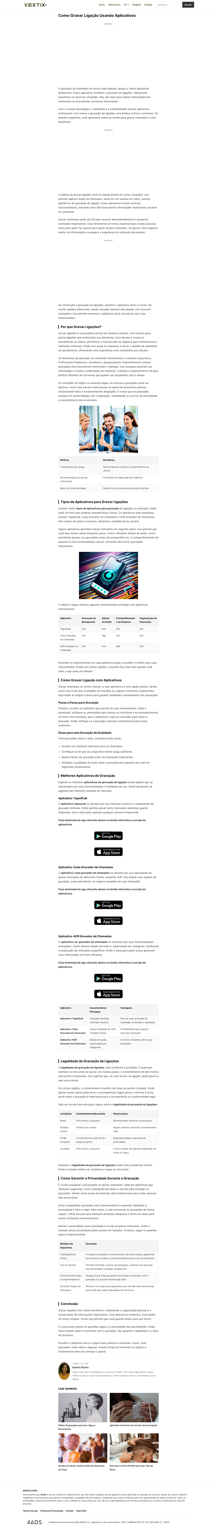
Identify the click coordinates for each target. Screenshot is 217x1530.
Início (102, 4)
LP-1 (126, 4)
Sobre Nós (81, 1510)
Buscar (188, 4)
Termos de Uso (30, 1510)
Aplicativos (114, 4)
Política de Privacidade (51, 1510)
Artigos (148, 4)
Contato (70, 1510)
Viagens (136, 4)
